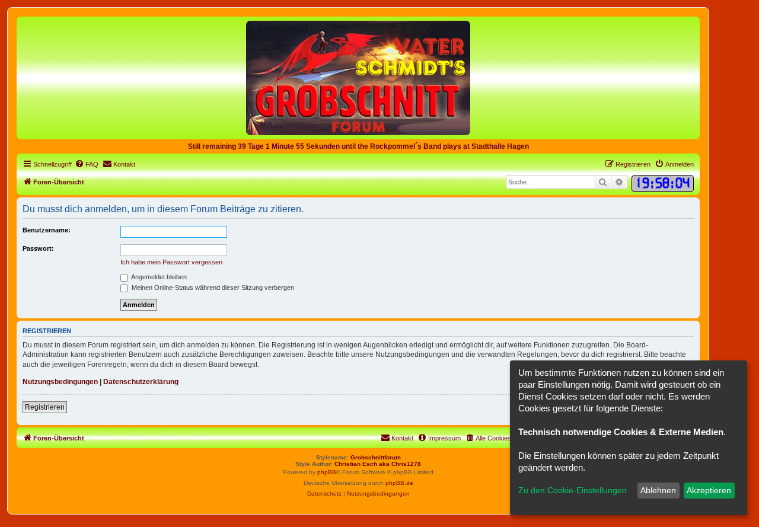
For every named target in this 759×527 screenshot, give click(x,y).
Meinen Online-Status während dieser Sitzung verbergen (212, 287)
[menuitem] (86, 164)
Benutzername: (47, 230)
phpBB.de (399, 483)
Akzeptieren (709, 490)
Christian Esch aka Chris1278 (377, 464)
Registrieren (45, 407)
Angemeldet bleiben (158, 276)
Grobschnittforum (375, 457)
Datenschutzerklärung (140, 382)
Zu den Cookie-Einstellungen (572, 490)
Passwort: (38, 248)
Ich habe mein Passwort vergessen (171, 262)
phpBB (326, 472)
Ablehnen (658, 490)
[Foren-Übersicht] (358, 77)
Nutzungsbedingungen (60, 382)
